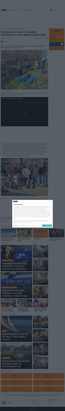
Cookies (19, 222)
